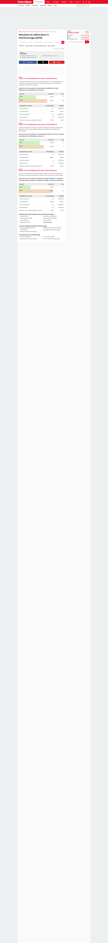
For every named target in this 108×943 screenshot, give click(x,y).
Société (28, 5)
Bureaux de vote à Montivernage (28, 238)
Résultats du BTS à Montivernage (51, 230)
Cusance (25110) (29, 45)
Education (43, 5)
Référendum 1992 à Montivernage (50, 55)
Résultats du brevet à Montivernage (52, 227)
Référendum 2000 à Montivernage (28, 57)
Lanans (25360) (51, 45)
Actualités (39, 2)
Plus (77, 2)
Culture (55, 2)
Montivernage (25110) (25, 236)
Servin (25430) (46, 220)
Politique (21, 5)
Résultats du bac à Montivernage (28, 231)
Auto (71, 2)
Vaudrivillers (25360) (25, 222)
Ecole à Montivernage (48, 236)
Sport (48, 2)
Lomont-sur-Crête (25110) (49, 216)
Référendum (24, 31)
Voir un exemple (85, 35)
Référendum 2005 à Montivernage (28, 55)
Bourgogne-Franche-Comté (36, 31)
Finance (64, 2)
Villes (55, 5)
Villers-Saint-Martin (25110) (50, 218)
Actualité (70, 35)
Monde (50, 5)
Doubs (46, 31)
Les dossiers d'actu (72, 39)
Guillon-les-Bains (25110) (40, 45)
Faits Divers (35, 5)
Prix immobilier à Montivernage (51, 238)
